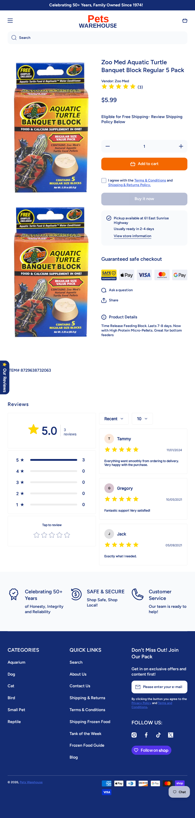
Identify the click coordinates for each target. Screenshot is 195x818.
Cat (11, 685)
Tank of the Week (85, 733)
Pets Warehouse (31, 782)
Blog (74, 757)
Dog (11, 674)
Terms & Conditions (150, 180)
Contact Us (80, 685)
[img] (118, 87)
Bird (11, 697)
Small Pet (16, 709)
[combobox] (97, 37)
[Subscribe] (181, 687)
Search (76, 662)
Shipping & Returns (87, 697)
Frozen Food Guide (87, 745)
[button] (184, 20)
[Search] (12, 37)
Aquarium (16, 662)
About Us (78, 674)
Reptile (14, 721)
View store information (132, 236)
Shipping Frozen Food (90, 721)
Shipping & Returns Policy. (129, 185)
